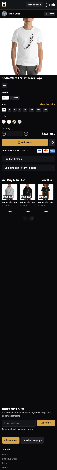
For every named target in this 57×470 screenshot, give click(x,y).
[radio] (4, 122)
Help (4, 463)
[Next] (31, 218)
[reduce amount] (4, 134)
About (5, 454)
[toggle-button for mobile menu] (11, 5)
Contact (6, 467)
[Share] (52, 142)
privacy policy (26, 429)
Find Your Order (9, 459)
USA (4, 85)
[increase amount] (26, 134)
